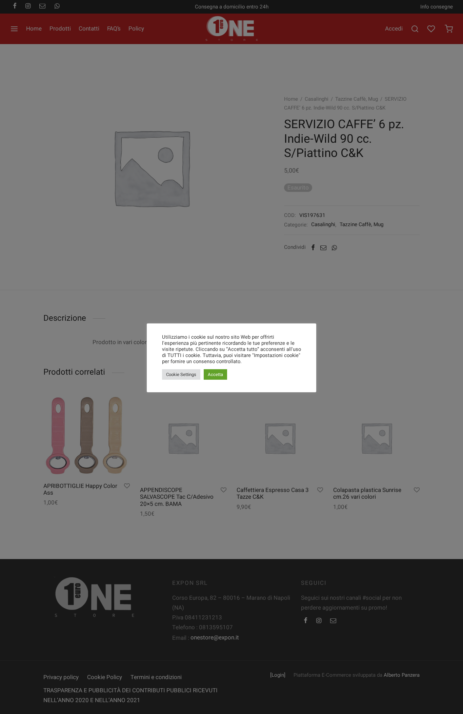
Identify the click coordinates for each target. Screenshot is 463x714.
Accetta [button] (215, 374)
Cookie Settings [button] (181, 374)
